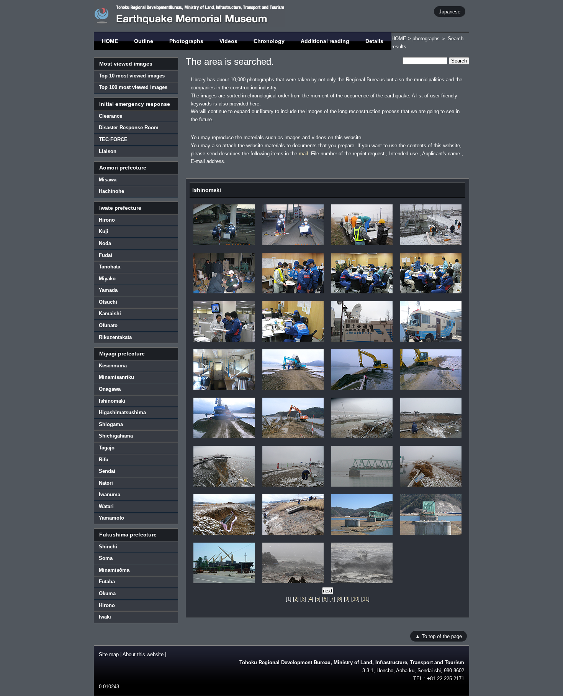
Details (374, 41)
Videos (228, 41)
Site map (109, 654)
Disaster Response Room (129, 127)
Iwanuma (109, 494)
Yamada (108, 290)
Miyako (107, 278)
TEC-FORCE (113, 139)
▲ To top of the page (438, 636)
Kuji (103, 231)
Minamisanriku (116, 377)
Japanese (449, 11)
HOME (110, 41)
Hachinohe (111, 191)
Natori (106, 483)
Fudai (105, 255)
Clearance (110, 116)
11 (365, 599)
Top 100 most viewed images (133, 87)
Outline (143, 41)
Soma (106, 558)
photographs (426, 38)
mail (303, 153)
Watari (106, 506)
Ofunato (108, 325)
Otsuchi (108, 302)
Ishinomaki (112, 401)
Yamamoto (111, 518)
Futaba (107, 581)
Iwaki (105, 617)
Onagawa (110, 389)
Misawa (107, 180)
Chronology (269, 41)
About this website (143, 654)
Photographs (186, 41)
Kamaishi (110, 313)
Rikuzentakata (115, 337)
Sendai (107, 471)
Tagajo (107, 448)
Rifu (103, 459)
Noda (105, 243)
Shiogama (111, 424)
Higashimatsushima (122, 412)
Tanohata (109, 267)
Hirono (107, 220)
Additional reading (325, 41)
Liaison (107, 151)
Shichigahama (116, 436)
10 (355, 599)
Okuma (107, 593)
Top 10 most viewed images (132, 76)
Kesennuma (113, 366)
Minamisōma (114, 570)
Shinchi (108, 547)
